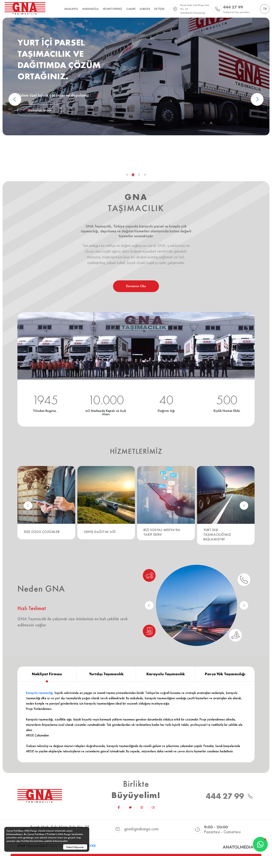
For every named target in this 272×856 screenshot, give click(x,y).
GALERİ (130, 9)
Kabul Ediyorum (75, 847)
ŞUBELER (145, 9)
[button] (257, 99)
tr (265, 9)
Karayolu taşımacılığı (39, 693)
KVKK (92, 845)
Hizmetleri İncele (39, 110)
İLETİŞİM (159, 9)
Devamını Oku (136, 286)
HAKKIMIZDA (90, 9)
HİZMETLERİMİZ (112, 9)
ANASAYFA (71, 9)
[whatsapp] (260, 844)
